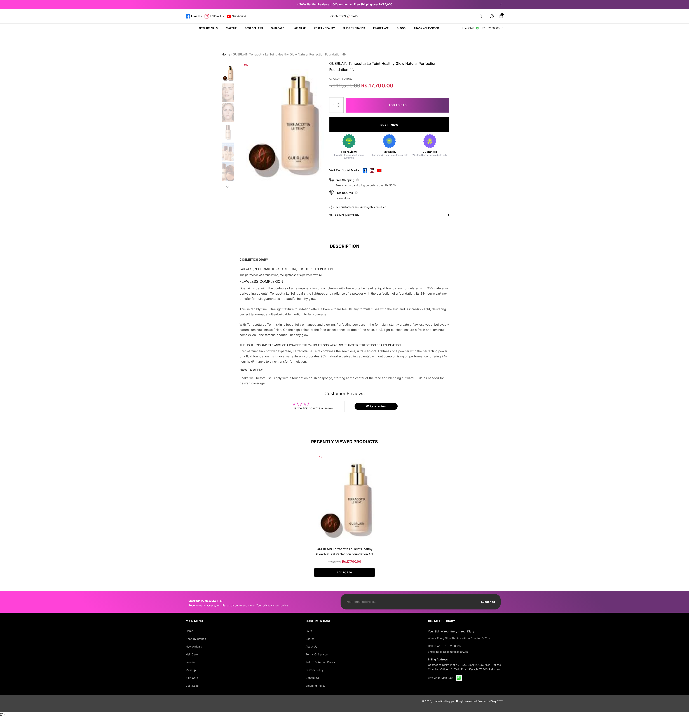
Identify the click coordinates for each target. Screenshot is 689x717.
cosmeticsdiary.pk (443, 701)
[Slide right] (228, 186)
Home (226, 54)
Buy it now (389, 125)
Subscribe (488, 602)
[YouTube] (379, 170)
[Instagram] (372, 170)
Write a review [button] (376, 406)
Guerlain (346, 79)
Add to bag (397, 105)
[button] (480, 16)
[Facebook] (365, 170)
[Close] (500, 4)
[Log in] (492, 16)
